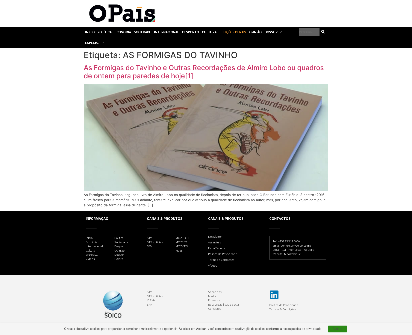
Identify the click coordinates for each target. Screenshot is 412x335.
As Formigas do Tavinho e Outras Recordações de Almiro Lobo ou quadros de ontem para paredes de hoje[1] (204, 71)
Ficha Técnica (217, 248)
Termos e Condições (221, 260)
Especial (92, 43)
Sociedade (142, 32)
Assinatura (214, 242)
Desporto (190, 32)
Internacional (166, 32)
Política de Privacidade (222, 254)
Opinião (255, 32)
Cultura (209, 32)
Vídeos (212, 265)
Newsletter (215, 236)
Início (89, 32)
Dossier (271, 32)
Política (104, 32)
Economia (123, 32)
